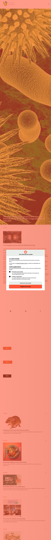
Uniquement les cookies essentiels (25, 283)
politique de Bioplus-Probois (22, 263)
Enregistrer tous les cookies (25, 286)
